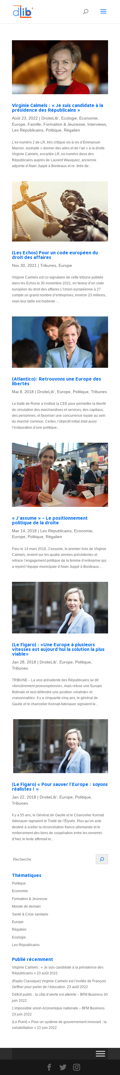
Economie (88, 118)
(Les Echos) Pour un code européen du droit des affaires (55, 255)
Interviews (96, 124)
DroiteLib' (50, 118)
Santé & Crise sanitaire (30, 914)
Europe (18, 124)
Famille (34, 124)
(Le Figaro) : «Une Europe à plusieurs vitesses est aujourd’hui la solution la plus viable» (58, 649)
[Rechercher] (102, 859)
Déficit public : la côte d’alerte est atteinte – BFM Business (57, 994)
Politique (53, 130)
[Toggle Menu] (100, 1053)
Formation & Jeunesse (64, 124)
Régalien (72, 130)
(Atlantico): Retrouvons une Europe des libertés (56, 381)
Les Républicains (27, 130)
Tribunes (48, 265)
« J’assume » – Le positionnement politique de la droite (50, 520)
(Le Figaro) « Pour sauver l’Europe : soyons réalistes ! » (60, 787)
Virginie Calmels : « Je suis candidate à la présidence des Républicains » (57, 108)
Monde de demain (26, 906)
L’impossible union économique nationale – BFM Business (58, 1008)
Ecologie (69, 118)
